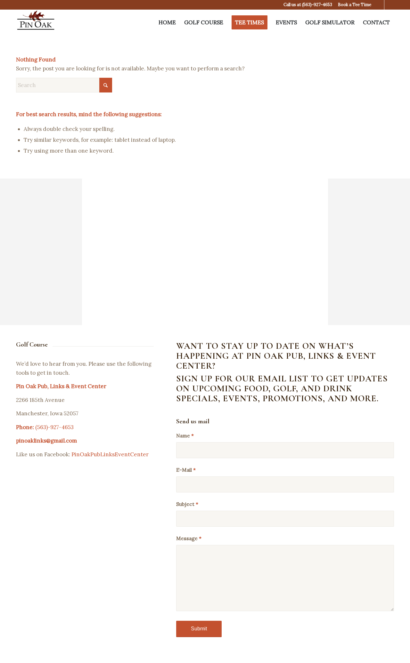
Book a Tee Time (354, 4)
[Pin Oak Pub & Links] (35, 22)
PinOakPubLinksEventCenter (110, 454)
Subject (187, 504)
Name (185, 435)
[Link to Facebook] (389, 5)
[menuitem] (167, 22)
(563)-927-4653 (317, 4)
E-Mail (186, 470)
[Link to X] (379, 5)
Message (188, 538)
